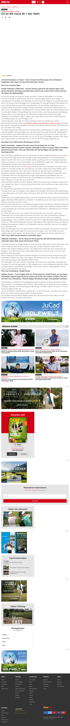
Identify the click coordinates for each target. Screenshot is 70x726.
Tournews (15, 7)
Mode (30, 704)
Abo (33, 2)
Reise (3, 645)
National (59, 682)
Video (2, 710)
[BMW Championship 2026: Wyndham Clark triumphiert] (18, 337)
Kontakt (3, 717)
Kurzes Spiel (18, 684)
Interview (45, 684)
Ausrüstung (5, 638)
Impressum (4, 721)
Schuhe (31, 699)
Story (44, 688)
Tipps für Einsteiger (20, 688)
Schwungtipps (19, 682)
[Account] (43, 3)
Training (4, 634)
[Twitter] (6, 17)
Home (3, 7)
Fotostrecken (4, 713)
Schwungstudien (19, 690)
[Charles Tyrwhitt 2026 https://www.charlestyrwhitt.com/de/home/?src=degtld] (35, 398)
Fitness (17, 693)
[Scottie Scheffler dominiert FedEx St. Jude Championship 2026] (52, 364)
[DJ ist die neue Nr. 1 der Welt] (17, 518)
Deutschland (4, 688)
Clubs (2, 686)
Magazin (45, 679)
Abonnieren (12, 454)
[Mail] (9, 17)
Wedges (31, 690)
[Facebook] (2, 17)
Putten (17, 686)
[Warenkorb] (37, 2)
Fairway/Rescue (33, 688)
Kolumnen (46, 686)
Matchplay (64, 155)
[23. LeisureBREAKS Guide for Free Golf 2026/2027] (35, 542)
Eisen (30, 686)
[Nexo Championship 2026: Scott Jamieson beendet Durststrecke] (52, 337)
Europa (59, 684)
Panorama (4, 684)
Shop (2, 715)
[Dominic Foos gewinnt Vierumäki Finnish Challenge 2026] (18, 364)
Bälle (30, 684)
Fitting (31, 695)
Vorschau (23, 454)
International (60, 686)
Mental (17, 695)
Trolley (31, 697)
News (8, 7)
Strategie (17, 697)
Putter (31, 693)
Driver (30, 682)
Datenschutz (4, 719)
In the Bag (32, 702)
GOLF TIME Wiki (47, 682)
